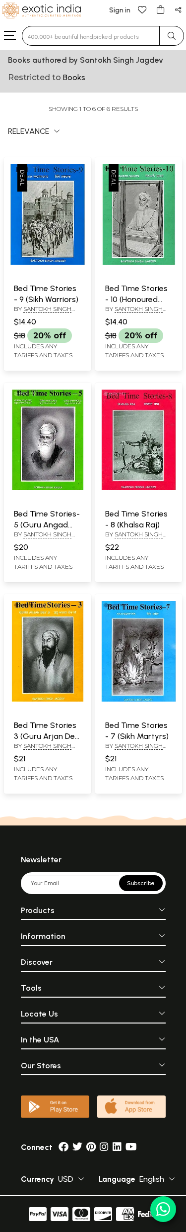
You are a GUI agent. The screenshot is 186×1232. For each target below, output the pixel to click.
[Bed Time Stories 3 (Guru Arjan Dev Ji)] (47, 699)
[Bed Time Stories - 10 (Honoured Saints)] (139, 262)
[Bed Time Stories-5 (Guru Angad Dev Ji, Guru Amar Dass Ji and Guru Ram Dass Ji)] (47, 488)
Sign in (119, 10)
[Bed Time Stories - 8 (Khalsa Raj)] (139, 488)
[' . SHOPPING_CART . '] (160, 9)
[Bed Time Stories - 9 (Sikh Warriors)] (47, 262)
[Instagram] (104, 1147)
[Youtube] (131, 1147)
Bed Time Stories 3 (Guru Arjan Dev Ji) (46, 736)
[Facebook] (63, 1147)
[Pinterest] (91, 1147)
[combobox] (91, 36)
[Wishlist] (142, 9)
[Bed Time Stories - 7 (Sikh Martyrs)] (139, 699)
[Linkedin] (117, 1147)
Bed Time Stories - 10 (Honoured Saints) (136, 299)
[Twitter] (77, 1147)
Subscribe (141, 883)
